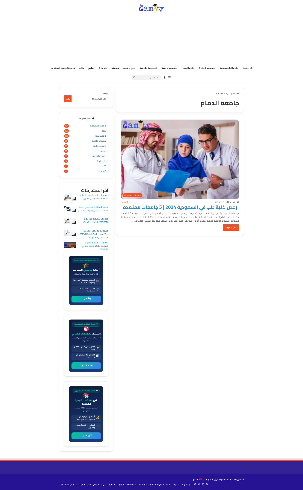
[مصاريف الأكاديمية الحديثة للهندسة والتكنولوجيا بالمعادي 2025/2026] (70, 245)
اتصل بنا (176, 484)
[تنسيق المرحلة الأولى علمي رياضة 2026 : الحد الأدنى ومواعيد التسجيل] (70, 209)
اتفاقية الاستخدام (145, 484)
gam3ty (233, 202)
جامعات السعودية (229, 68)
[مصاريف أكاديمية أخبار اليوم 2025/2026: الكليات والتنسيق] (70, 221)
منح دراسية (129, 68)
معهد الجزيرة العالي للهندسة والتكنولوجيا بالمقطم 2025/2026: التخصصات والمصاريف (93, 234)
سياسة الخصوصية (163, 484)
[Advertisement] (151, 38)
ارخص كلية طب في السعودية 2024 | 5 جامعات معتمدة (181, 207)
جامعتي (196, 479)
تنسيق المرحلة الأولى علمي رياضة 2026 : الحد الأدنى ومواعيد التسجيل (93, 208)
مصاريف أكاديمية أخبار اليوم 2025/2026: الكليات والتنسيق (95, 220)
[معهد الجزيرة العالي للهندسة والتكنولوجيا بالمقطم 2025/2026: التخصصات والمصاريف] (70, 233)
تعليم (91, 68)
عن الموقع (186, 484)
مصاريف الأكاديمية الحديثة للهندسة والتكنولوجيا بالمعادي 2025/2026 (94, 246)
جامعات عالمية (169, 68)
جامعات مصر (187, 68)
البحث (105, 93)
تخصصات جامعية (148, 68)
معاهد (115, 68)
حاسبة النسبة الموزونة (63, 68)
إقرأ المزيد (230, 228)
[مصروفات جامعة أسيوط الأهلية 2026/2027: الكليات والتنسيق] (70, 197)
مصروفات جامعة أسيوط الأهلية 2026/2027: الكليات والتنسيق (94, 196)
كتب (81, 68)
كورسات (103, 68)
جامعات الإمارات (207, 68)
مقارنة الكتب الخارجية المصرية (73, 484)
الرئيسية (247, 68)
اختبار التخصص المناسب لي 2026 (101, 484)
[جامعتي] (151, 8)
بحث (68, 99)
